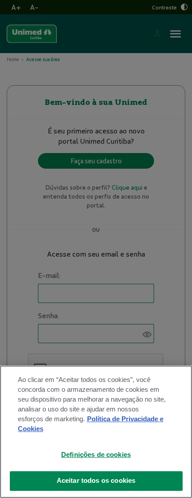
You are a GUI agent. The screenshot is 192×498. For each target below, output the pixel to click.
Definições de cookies (96, 454)
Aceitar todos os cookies (96, 480)
